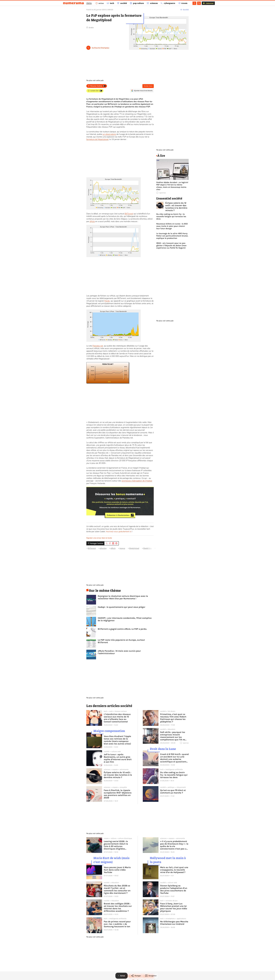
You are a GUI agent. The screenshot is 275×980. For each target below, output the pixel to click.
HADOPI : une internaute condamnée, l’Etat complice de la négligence (125, 619)
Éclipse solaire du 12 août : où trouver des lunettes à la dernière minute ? (176, 207)
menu (89, 3)
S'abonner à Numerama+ (118, 515)
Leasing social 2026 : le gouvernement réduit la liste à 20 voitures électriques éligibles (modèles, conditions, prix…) (116, 845)
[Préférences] (199, 3)
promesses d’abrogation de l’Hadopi (137, 480)
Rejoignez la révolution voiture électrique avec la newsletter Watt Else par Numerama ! (123, 597)
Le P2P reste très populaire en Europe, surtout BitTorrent (121, 641)
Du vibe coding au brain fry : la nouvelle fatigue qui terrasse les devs (171, 216)
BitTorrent (129, 213)
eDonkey (103, 548)
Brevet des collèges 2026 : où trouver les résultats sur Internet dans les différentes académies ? (118, 907)
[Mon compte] (194, 3)
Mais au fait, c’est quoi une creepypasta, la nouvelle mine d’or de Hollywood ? (174, 870)
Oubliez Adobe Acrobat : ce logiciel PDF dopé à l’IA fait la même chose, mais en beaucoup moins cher (172, 186)
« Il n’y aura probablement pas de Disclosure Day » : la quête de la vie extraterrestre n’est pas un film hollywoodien (174, 845)
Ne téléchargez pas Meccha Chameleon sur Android (174, 922)
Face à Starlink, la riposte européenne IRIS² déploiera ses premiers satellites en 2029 (117, 794)
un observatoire (109, 134)
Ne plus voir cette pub (94, 80)
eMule (92, 221)
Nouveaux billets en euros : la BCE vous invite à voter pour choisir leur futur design (172, 226)
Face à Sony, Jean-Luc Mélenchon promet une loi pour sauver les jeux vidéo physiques (173, 907)
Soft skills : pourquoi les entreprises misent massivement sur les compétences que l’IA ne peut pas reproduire (172, 736)
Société (186, 10)
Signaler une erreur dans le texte (99, 538)
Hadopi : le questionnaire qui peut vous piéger (121, 607)
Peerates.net (97, 346)
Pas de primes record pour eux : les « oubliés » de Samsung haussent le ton (117, 924)
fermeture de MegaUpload (97, 139)
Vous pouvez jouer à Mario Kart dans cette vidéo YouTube (117, 870)
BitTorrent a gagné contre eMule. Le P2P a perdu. (122, 629)
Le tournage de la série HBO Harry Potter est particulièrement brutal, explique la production (172, 235)
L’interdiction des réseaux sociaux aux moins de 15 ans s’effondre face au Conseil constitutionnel (117, 718)
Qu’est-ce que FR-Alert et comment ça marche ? (173, 791)
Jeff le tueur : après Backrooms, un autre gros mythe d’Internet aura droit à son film (118, 758)
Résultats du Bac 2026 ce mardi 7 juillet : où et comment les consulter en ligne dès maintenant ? (117, 889)
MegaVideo (147, 548)
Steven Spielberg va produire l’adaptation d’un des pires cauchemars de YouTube (173, 889)
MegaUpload (134, 548)
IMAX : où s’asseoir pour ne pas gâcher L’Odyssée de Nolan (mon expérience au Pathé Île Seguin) (171, 245)
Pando (107, 301)
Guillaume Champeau (100, 48)
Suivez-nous (148, 86)
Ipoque (122, 548)
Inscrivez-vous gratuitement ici (118, 531)
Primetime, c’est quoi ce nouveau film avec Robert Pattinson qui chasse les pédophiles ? (173, 718)
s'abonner (210, 3)
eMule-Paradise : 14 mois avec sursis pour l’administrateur (119, 652)
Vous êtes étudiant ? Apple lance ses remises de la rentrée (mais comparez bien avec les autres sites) (117, 740)
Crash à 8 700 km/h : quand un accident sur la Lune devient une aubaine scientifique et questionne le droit (174, 758)
